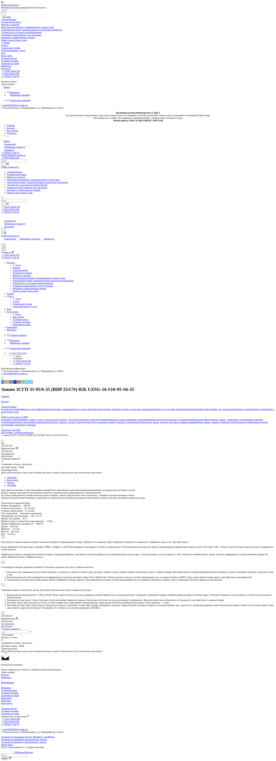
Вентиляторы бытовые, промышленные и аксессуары (65, 409)
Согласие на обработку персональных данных (23, 742)
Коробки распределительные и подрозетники (170, 419)
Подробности (7, 453)
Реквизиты (6, 698)
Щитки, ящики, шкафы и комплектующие (216, 422)
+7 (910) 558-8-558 (11, 71)
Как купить (18, 317)
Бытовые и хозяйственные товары (250, 409)
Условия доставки (10, 693)
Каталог (17, 268)
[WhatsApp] (23, 382)
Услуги (16, 301)
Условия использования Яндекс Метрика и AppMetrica (28, 737)
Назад (18, 265)
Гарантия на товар (10, 695)
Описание (12, 477)
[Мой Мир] (11, 382)
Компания (6, 677)
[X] (15, 382)
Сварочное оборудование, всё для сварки (213, 409)
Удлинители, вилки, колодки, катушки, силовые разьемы (168, 422)
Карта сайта (7, 744)
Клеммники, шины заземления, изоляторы (127, 419)
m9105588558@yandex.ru (15, 105)
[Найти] (3, 14)
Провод (30, 432)
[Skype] (27, 382)
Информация (7, 682)
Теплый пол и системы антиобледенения (173, 409)
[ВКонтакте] (3, 382)
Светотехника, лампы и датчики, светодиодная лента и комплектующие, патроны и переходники (92, 422)
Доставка (11, 485)
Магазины (6, 688)
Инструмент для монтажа (13, 432)
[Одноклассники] (7, 382)
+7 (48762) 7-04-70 (10, 76)
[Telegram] (31, 382)
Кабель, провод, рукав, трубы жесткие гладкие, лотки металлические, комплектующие (63, 419)
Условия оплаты (9, 690)
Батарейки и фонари (11, 419)
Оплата (10, 482)
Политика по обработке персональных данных (24, 739)
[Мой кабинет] (2, 218)
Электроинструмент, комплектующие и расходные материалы (122, 409)
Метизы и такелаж (30, 409)
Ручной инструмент (11, 409)
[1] (3, 443)
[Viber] (19, 382)
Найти (4, 758)
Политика (6, 700)
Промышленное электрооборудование (25, 422)
